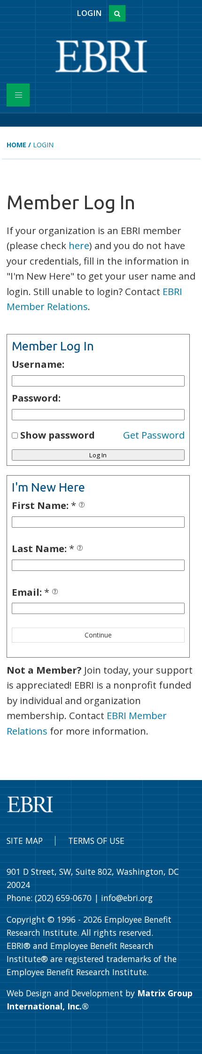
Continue (98, 634)
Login (89, 13)
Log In (98, 455)
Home (16, 144)
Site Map (25, 840)
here (79, 245)
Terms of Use (96, 840)
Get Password (154, 434)
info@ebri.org (127, 897)
